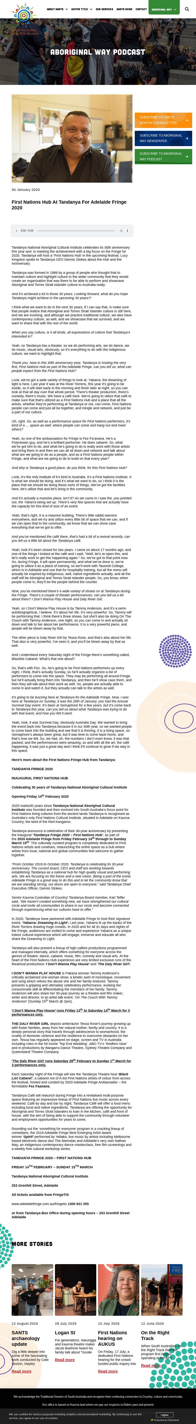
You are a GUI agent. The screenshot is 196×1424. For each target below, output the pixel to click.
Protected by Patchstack (166, 1420)
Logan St (65, 1332)
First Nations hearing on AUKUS (112, 1338)
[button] (187, 9)
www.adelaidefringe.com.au (33, 1204)
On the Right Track (155, 1335)
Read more (21, 1371)
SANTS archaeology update (26, 1338)
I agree (164, 1415)
